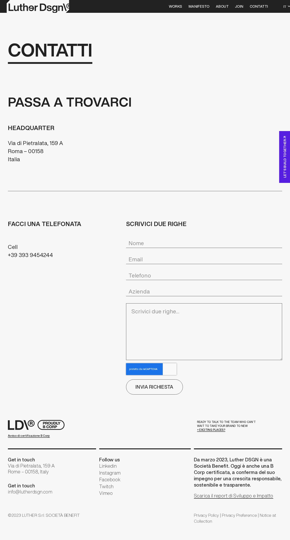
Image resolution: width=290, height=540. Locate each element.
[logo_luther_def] (38, 6)
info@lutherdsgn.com (30, 491)
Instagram (110, 472)
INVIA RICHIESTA (154, 387)
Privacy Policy (206, 515)
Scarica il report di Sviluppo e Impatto (233, 495)
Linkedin (108, 466)
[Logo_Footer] (37, 425)
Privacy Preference (239, 515)
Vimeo (106, 493)
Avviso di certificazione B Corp (29, 435)
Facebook (109, 479)
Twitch (106, 486)
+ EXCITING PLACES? (211, 429)
